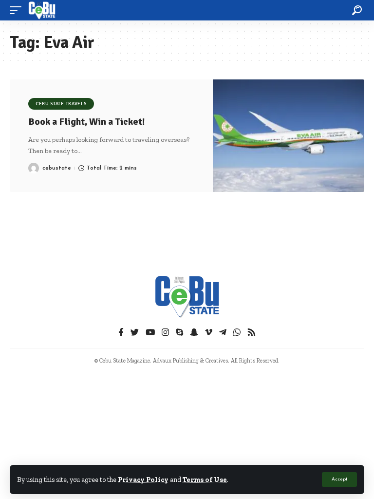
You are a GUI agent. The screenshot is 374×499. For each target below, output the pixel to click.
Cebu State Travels (61, 104)
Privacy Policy (143, 479)
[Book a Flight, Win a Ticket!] (288, 135)
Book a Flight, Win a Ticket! (86, 121)
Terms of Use (205, 479)
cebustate (56, 168)
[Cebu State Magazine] (41, 10)
